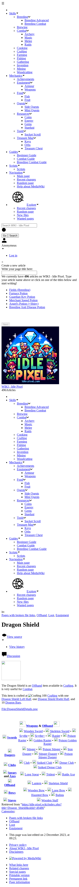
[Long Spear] (22, 774)
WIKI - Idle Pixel (12, 386)
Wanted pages (25, 218)
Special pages (17, 871)
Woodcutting (24, 72)
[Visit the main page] (30, 383)
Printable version (19, 875)
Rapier (56, 735)
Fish (27, 96)
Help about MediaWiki (30, 186)
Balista (60, 795)
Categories (8, 811)
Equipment (23, 82)
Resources (23, 113)
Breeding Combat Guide (32, 162)
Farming (22, 55)
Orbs (27, 145)
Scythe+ (40, 735)
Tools (20, 131)
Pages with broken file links (18, 615)
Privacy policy (18, 844)
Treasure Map (25, 138)
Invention (22, 65)
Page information (19, 882)
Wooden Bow (36, 790)
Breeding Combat (35, 23)
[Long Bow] (49, 790)
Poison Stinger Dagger (55, 755)
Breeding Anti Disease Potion (27, 307)
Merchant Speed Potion (23, 300)
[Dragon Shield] (11, 679)
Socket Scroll (33, 134)
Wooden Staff (49, 800)
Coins (28, 117)
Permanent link (18, 878)
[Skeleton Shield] (46, 783)
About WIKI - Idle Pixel (24, 848)
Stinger (31, 749)
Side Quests (32, 106)
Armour (29, 86)
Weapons (30, 89)
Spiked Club (44, 762)
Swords (12, 737)
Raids (28, 44)
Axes (12, 776)
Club (27, 762)
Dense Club (66, 762)
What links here (18, 864)
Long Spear (32, 774)
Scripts (21, 169)
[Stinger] (24, 749)
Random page (25, 183)
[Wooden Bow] (25, 790)
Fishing (21, 58)
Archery (30, 34)
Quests (21, 103)
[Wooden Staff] (39, 800)
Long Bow (58, 790)
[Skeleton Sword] (47, 731)
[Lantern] (29, 783)
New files (23, 215)
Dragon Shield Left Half (16, 699)
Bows (12, 792)
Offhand (42, 615)
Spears (12, 772)
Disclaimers (16, 851)
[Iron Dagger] (65, 749)
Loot (51, 615)
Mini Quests (32, 110)
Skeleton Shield (58, 783)
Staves (12, 800)
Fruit (27, 100)
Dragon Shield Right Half (53, 699)
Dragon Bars (13, 702)
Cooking (22, 48)
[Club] (21, 762)
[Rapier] (49, 735)
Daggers (9, 755)
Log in (13, 255)
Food (20, 93)
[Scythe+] (32, 735)
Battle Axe (68, 774)
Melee (28, 41)
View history (17, 646)
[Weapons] (6, 792)
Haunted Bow (39, 795)
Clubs (12, 765)
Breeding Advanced (37, 20)
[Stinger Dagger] (36, 753)
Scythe (23, 735)
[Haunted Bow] (70, 790)
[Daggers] (10, 751)
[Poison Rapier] (65, 735)
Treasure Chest (34, 148)
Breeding (22, 16)
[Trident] (43, 774)
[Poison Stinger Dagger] (62, 753)
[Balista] (53, 795)
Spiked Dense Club (50, 767)
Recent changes (26, 179)
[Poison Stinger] (40, 749)
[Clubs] (5, 765)
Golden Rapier (42, 740)
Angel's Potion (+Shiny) (24, 303)
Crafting (22, 51)
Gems (28, 124)
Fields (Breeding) (19, 290)
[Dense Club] (57, 762)
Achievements (25, 79)
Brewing (22, 27)
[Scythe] (74, 731)
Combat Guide (26, 158)
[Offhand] (10, 781)
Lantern (36, 783)
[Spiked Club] (34, 762)
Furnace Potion (18, 293)
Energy (29, 120)
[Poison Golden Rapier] (56, 740)
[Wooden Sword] (21, 731)
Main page (23, 176)
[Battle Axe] (59, 774)
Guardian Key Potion (22, 296)
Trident (50, 774)
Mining (21, 68)
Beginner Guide (26, 155)
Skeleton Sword (59, 731)
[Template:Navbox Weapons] (22, 725)
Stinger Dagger (48, 753)
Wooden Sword (33, 731)
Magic (28, 37)
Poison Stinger (51, 749)
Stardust (29, 127)
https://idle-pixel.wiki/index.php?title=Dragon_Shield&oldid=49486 (32, 806)
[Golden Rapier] (31, 740)
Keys (28, 141)
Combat (21, 30)
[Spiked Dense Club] (35, 767)
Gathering (23, 61)
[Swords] (4, 737)
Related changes (19, 868)
